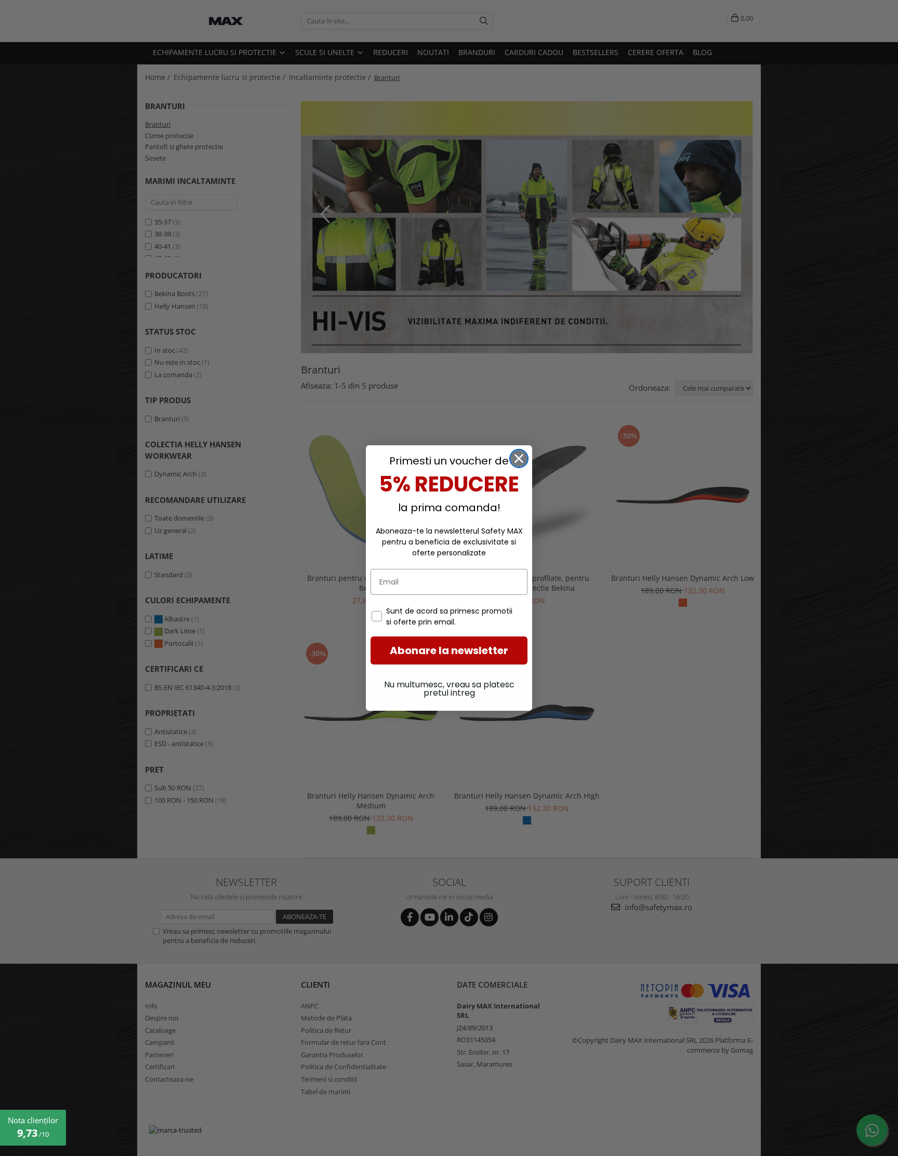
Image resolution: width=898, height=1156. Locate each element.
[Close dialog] (519, 458)
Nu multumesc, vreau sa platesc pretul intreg (449, 689)
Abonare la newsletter (449, 650)
